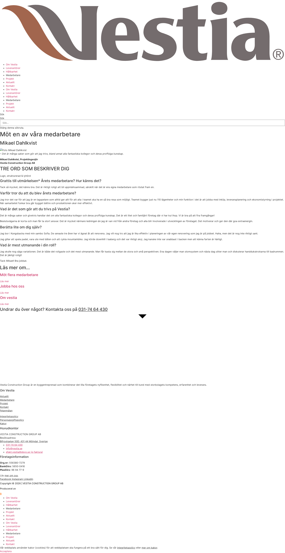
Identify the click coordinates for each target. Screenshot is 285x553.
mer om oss (11, 475)
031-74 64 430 (93, 309)
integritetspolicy (126, 547)
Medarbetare (13, 75)
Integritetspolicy (9, 416)
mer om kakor (149, 547)
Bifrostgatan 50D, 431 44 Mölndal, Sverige (24, 441)
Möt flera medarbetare (19, 275)
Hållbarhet (12, 71)
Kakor (3, 423)
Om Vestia (11, 64)
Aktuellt (10, 82)
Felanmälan (6, 410)
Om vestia (8, 298)
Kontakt (10, 85)
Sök (2, 118)
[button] (142, 114)
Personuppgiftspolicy (12, 419)
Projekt (10, 78)
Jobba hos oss (12, 286)
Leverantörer (13, 68)
